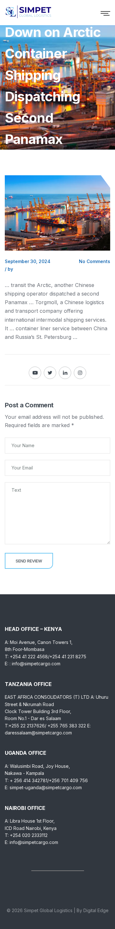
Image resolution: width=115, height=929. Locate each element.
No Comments (94, 261)
